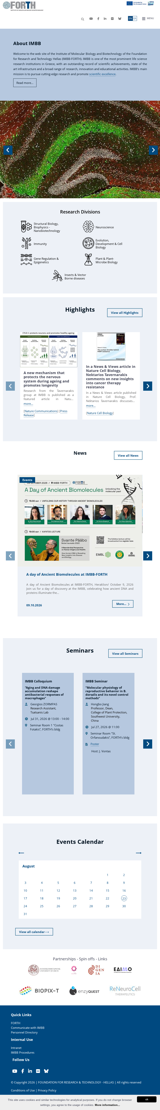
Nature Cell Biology (100, 413)
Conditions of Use (23, 1090)
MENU (150, 18)
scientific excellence (102, 74)
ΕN (130, 18)
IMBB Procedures (22, 1052)
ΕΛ (134, 18)
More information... (107, 1104)
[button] (7, 149)
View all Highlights (124, 313)
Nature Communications (41, 411)
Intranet (16, 1048)
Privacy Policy (47, 1090)
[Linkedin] (105, 18)
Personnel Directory (24, 1032)
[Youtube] (91, 18)
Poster (95, 744)
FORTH (15, 1023)
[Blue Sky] (120, 18)
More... (121, 604)
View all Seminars (125, 654)
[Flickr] (112, 18)
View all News (128, 455)
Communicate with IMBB (27, 1028)
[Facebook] (98, 18)
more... (28, 404)
